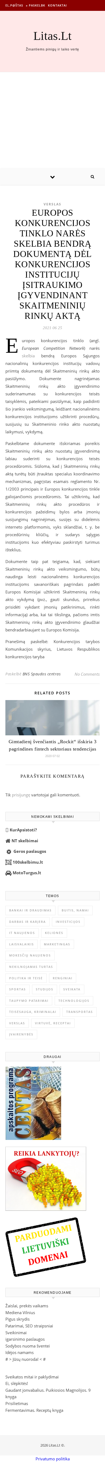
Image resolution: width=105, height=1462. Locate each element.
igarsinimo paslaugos (25, 1339)
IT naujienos (22, 933)
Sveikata (71, 989)
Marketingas (57, 944)
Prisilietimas (16, 1403)
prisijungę (21, 794)
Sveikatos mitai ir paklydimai (32, 1377)
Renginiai (62, 978)
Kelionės (54, 933)
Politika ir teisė (26, 978)
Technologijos (73, 1001)
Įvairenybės (21, 1034)
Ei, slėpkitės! (16, 1383)
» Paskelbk (35, 5)
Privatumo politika (53, 1458)
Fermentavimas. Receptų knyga (34, 1410)
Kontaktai (57, 5)
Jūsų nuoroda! (25, 1359)
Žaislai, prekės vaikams (26, 1305)
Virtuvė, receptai (53, 1023)
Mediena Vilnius (20, 1312)
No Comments (87, 674)
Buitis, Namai (75, 910)
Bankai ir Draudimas (30, 910)
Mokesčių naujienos (30, 955)
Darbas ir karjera (27, 922)
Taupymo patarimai (28, 1001)
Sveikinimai (16, 1332)
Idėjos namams (19, 1352)
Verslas (52, 204)
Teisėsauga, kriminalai (32, 1012)
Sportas (17, 989)
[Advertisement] (52, 120)
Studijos (44, 989)
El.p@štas (14, 5)
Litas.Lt (52, 36)
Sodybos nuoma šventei (27, 1346)
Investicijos (68, 922)
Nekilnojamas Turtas (31, 967)
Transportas (79, 1012)
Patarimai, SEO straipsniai (29, 1325)
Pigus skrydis (17, 1319)
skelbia (28, 355)
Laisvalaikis (21, 944)
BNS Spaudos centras (42, 673)
